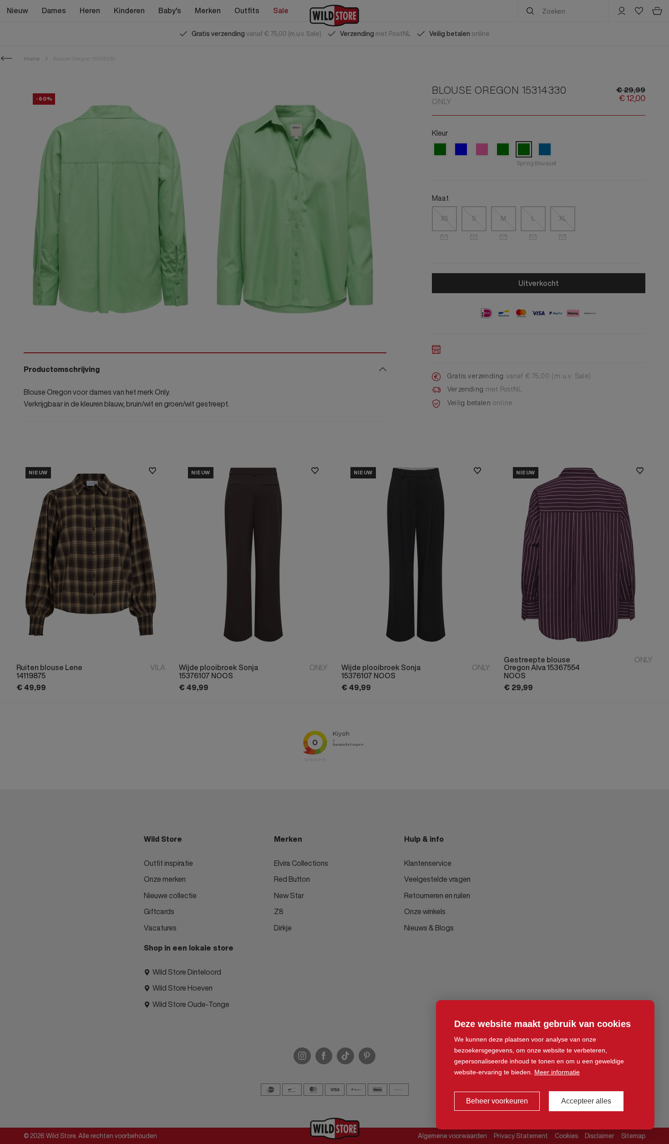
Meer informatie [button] (557, 1072)
